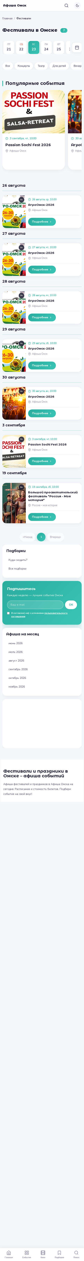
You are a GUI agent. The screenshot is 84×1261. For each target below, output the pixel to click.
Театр (41, 66)
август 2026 (16, 661)
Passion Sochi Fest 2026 (47, 444)
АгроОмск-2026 (41, 205)
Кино (43, 1257)
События (26, 1257)
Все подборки (17, 569)
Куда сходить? (18, 560)
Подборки (59, 1257)
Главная (7, 18)
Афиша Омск (14, 5)
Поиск (76, 1257)
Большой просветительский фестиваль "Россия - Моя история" (53, 496)
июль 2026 (15, 652)
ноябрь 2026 (17, 686)
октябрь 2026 (17, 678)
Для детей (59, 66)
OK (71, 605)
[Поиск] (66, 5)
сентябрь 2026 (18, 669)
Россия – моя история (44, 505)
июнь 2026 (15, 643)
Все (7, 66)
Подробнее (40, 222)
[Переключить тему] (77, 5)
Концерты (24, 66)
